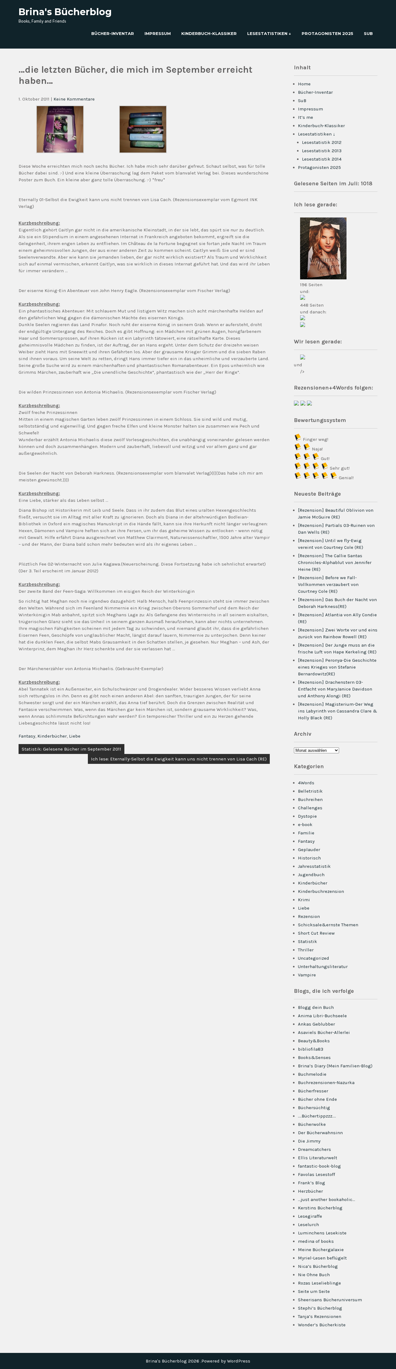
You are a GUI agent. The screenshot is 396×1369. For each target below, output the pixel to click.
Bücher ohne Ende (317, 1099)
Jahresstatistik (314, 866)
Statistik (307, 941)
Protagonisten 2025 (327, 33)
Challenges (310, 808)
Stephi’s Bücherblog (320, 1308)
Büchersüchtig (314, 1107)
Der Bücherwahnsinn (320, 1132)
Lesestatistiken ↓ (269, 33)
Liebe (74, 736)
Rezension (309, 916)
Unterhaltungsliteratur (323, 966)
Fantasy (27, 736)
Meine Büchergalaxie (321, 1249)
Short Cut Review (316, 933)
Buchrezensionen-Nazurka (326, 1082)
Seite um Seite (314, 1291)
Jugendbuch (311, 874)
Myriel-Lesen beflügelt (322, 1258)
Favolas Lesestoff (316, 1174)
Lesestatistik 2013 (322, 150)
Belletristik (310, 791)
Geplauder (309, 849)
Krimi (304, 899)
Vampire (307, 975)
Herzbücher (310, 1191)
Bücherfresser (313, 1091)
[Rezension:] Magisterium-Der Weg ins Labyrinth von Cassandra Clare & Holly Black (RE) (337, 711)
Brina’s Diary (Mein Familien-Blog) (335, 1066)
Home (304, 84)
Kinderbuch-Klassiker (209, 33)
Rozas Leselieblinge (319, 1283)
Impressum (157, 33)
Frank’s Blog (311, 1183)
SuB (368, 33)
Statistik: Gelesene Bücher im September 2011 (71, 749)
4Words (306, 783)
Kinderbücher (52, 736)
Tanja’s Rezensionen (319, 1316)
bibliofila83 (310, 1049)
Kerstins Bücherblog (320, 1208)
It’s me (305, 117)
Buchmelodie (312, 1074)
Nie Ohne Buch (314, 1274)
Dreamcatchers (314, 1149)
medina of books (316, 1241)
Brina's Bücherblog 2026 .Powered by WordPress (198, 1361)
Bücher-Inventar (112, 33)
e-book (305, 824)
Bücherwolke (312, 1124)
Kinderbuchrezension (321, 891)
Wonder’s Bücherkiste (322, 1325)
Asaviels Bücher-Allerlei (324, 1032)
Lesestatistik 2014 (322, 159)
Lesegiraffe (310, 1216)
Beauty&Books (314, 1041)
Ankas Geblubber (316, 1024)
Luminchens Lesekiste (322, 1233)
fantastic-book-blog (319, 1166)
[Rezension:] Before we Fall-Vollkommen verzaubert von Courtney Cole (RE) (328, 584)
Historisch (309, 858)
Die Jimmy (309, 1141)
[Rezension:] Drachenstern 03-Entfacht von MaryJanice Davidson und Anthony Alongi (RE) (335, 689)
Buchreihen (310, 799)
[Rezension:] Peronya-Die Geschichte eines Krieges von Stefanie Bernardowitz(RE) (337, 667)
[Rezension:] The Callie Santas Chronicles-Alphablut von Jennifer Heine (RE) (335, 562)
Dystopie (307, 816)
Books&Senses (314, 1057)
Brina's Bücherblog (65, 12)
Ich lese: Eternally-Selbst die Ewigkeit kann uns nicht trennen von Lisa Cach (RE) (179, 759)
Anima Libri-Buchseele (322, 1015)
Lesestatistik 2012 (322, 142)
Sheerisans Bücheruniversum (330, 1299)
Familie (306, 833)
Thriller (306, 950)
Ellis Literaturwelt (317, 1157)
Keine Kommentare (74, 99)
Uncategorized (313, 958)
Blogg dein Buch (316, 1007)
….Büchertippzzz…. (317, 1116)
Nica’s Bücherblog (318, 1266)
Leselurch (308, 1224)
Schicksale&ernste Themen (328, 925)
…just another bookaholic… (326, 1199)
